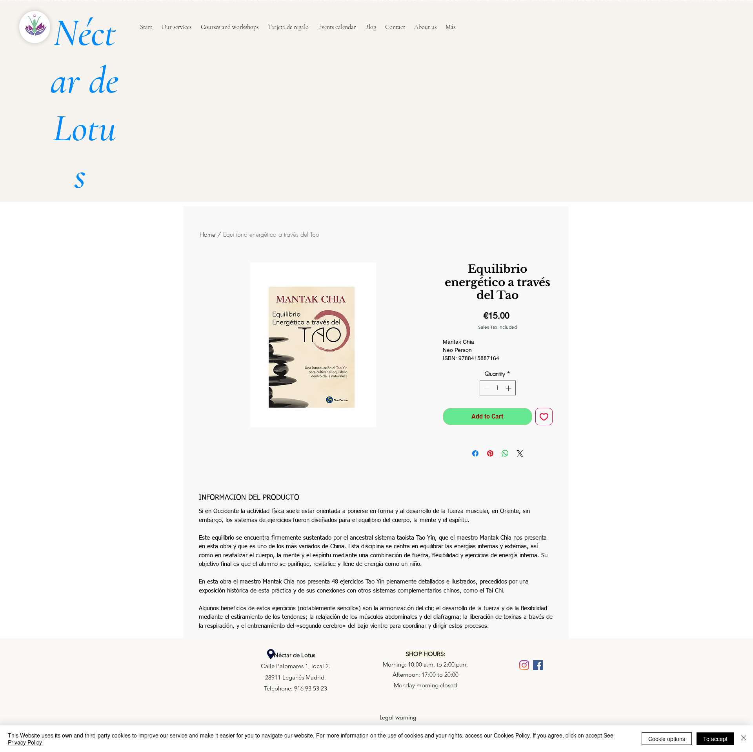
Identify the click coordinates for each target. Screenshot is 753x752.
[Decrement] (486, 388)
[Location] (271, 654)
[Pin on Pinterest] (490, 453)
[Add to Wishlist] (544, 416)
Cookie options (666, 739)
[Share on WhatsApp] (505, 453)
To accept (715, 739)
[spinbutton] (497, 388)
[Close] (743, 739)
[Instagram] (524, 665)
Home (207, 234)
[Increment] (509, 388)
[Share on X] (520, 453)
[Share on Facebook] (475, 453)
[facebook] (538, 665)
